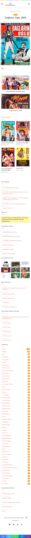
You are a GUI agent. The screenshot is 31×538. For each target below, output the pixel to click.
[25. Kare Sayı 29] (25, 275)
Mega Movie (5, 365)
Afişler (19, 11)
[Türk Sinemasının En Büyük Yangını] (15, 264)
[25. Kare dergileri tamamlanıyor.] (5, 275)
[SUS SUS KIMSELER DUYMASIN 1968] (8, 157)
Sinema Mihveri (6, 446)
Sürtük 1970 (19, 168)
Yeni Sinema (5, 359)
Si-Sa (3, 416)
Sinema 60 (5, 411)
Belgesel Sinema (6, 438)
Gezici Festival (6, 470)
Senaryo (4, 427)
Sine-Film (4, 433)
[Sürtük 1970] (23, 157)
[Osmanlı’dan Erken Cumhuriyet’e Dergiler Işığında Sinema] (25, 264)
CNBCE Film (5, 422)
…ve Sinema (5, 395)
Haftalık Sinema (6, 441)
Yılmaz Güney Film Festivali (9, 467)
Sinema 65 (5, 381)
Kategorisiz (5, 483)
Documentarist (6, 473)
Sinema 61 (5, 357)
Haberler (4, 481)
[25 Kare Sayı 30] (25, 269)
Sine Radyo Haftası (7, 384)
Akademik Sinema (7, 419)
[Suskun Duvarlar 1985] (23, 131)
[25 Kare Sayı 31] (15, 269)
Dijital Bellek (5, 459)
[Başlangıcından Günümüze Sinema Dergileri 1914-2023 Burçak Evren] (5, 269)
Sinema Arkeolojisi (7, 454)
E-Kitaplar (4, 457)
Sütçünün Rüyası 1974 (7, 143)
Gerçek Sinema (6, 405)
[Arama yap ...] (29, 4)
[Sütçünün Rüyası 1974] (8, 131)
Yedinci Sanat (6, 368)
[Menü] (2, 4)
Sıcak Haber (5, 478)
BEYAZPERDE (6, 403)
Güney (4, 386)
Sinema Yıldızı (6, 424)
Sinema (4, 392)
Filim (3, 354)
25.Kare (4, 362)
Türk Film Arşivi (6, 400)
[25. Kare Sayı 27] (15, 275)
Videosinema (5, 378)
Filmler (4, 449)
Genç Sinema (5, 376)
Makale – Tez (5, 451)
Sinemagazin (5, 373)
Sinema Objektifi (6, 435)
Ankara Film (5, 443)
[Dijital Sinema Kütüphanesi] (9, 3)
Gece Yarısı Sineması (7, 370)
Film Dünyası (5, 414)
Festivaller (5, 462)
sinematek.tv (15, 520)
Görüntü (4, 430)
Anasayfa (13, 11)
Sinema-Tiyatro (6, 389)
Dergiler (4, 351)
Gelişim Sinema (6, 397)
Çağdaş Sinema (6, 408)
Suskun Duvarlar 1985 (22, 143)
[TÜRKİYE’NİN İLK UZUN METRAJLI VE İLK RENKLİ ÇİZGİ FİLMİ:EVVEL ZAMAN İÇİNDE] (5, 264)
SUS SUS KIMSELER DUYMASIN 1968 (6, 169)
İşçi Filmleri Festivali (7, 465)
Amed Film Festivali (7, 475)
